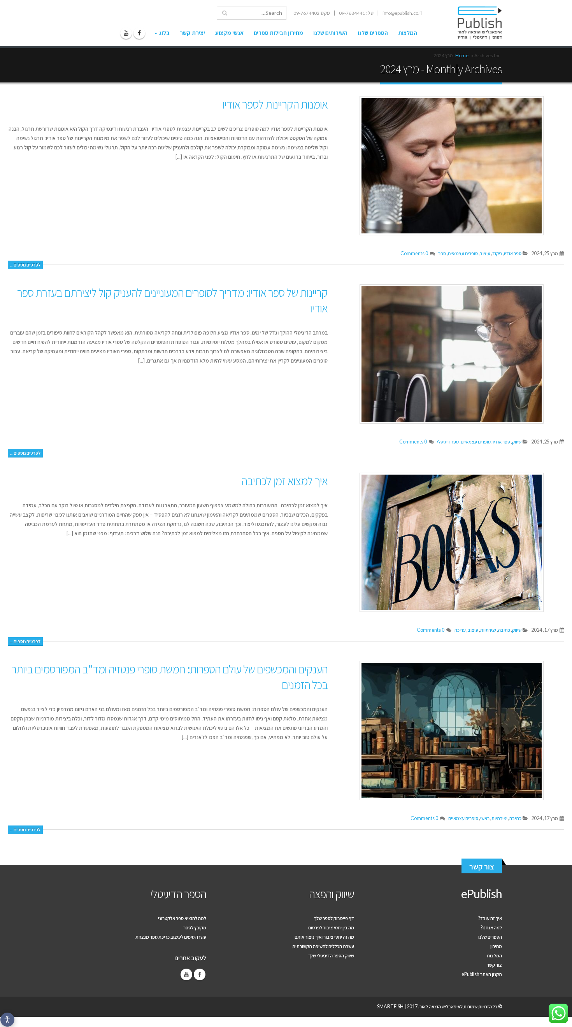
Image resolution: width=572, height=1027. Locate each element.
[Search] (224, 12)
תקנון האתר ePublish (481, 974)
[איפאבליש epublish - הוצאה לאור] (472, 23)
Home (461, 55)
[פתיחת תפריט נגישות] (7, 1020)
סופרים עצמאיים (463, 253)
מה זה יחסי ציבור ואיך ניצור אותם (324, 937)
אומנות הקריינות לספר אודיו (275, 104)
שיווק (516, 442)
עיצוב (485, 253)
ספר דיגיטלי (448, 442)
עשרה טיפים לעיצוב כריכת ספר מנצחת (170, 937)
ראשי (485, 818)
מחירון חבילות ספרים (278, 33)
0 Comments (414, 253)
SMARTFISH (390, 1006)
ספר (442, 253)
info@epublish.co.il (402, 13)
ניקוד (497, 253)
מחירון (496, 946)
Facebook (199, 974)
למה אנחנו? (491, 928)
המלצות (407, 33)
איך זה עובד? (490, 918)
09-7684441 (352, 13)
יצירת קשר (192, 33)
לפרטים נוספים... (25, 265)
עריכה (460, 630)
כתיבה (504, 630)
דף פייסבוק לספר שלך (334, 918)
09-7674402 (306, 13)
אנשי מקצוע (229, 33)
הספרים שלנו (373, 33)
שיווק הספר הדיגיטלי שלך (331, 956)
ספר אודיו (512, 253)
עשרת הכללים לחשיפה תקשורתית (323, 946)
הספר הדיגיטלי (178, 894)
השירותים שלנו (330, 33)
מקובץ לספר (194, 928)
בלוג (164, 33)
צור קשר (481, 866)
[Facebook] (139, 33)
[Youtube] (126, 33)
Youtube (186, 974)
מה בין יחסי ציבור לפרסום (331, 928)
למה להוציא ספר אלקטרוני (182, 918)
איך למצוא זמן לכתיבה (284, 480)
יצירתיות (488, 630)
